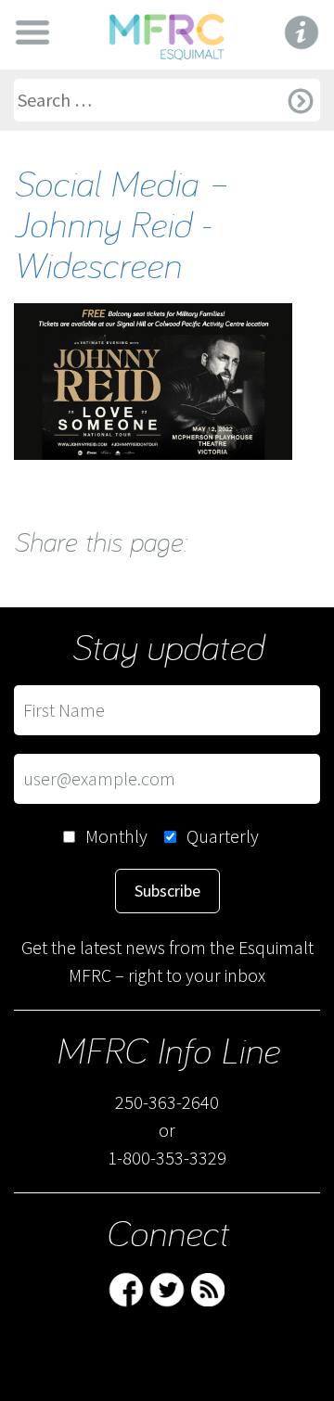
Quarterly (222, 835)
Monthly (116, 835)
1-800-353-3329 (167, 1157)
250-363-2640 (167, 1102)
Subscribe (167, 890)
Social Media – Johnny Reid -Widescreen (121, 223)
